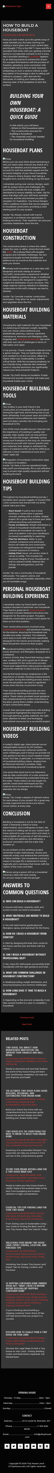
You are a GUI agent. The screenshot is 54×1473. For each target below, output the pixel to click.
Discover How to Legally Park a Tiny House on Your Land (26, 1333)
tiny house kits (35, 1145)
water (9, 252)
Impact (9, 1061)
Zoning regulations (26, 1181)
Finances (41, 1059)
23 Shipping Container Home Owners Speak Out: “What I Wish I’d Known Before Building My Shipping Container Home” (26, 1287)
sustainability (33, 1341)
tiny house (42, 1061)
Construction (10, 35)
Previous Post (27, 1017)
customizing (12, 1102)
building (41, 1099)
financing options (36, 1254)
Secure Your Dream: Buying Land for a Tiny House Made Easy (26, 1170)
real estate (21, 1178)
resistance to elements (28, 339)
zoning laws (37, 1219)
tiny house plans (29, 1105)
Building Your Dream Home (28, 1143)
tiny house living (29, 1257)
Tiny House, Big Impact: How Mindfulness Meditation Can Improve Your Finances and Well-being (25, 1051)
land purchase (13, 1257)
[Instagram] (27, 1446)
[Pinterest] (40, 1446)
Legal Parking (19, 1341)
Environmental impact (16, 1254)
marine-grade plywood (14, 630)
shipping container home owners (22, 1300)
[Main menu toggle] (48, 6)
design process (39, 1297)
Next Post (27, 1024)
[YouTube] (33, 1446)
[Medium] (46, 1446)
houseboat (34, 57)
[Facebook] (7, 1446)
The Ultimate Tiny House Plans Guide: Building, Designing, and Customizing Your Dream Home (27, 1093)
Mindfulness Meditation (24, 1061)
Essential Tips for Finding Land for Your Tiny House (26, 1208)
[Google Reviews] (20, 1446)
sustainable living (18, 1145)
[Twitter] (13, 1446)
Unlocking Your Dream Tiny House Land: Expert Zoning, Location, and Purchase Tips (26, 1245)
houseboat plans (37, 610)
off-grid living (23, 1216)
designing (24, 1102)
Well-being (11, 1064)
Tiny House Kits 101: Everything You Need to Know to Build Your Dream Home (26, 1134)
